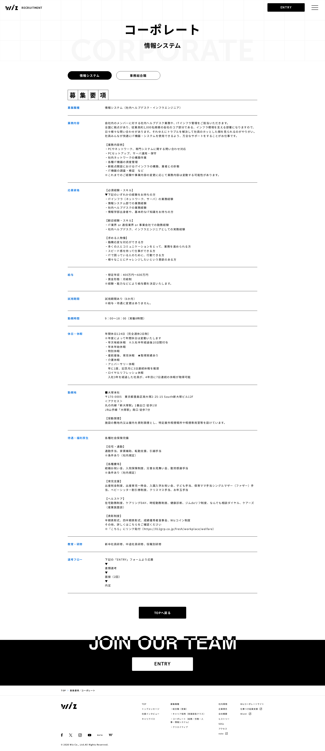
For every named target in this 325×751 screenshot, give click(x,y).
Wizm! (243, 713)
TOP (63, 690)
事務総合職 (138, 75)
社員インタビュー (150, 713)
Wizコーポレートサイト (252, 703)
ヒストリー (224, 718)
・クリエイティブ (179, 726)
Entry (162, 664)
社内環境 (223, 703)
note (221, 733)
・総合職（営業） (179, 708)
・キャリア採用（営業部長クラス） (188, 713)
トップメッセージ (150, 708)
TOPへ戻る (162, 612)
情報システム (90, 75)
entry (286, 7)
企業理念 (223, 708)
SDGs (221, 723)
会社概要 (223, 713)
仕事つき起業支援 (249, 708)
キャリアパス (148, 718)
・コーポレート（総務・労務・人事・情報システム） (186, 720)
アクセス (223, 728)
